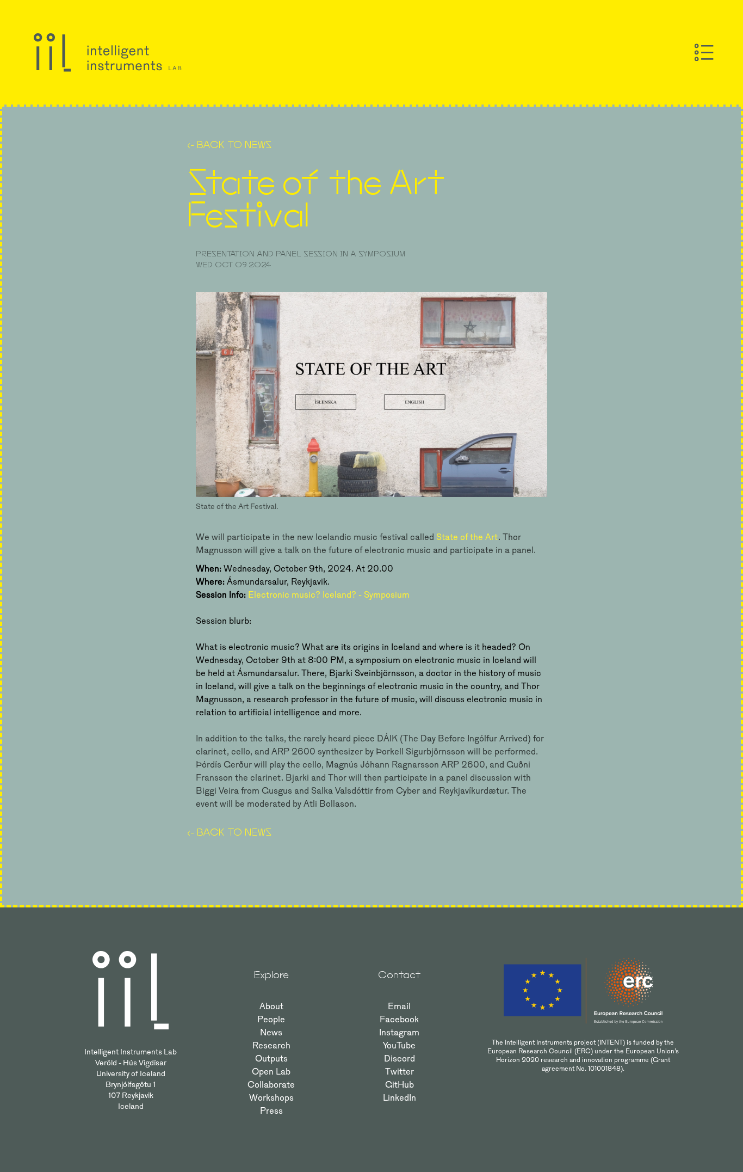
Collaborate (271, 1084)
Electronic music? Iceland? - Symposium (329, 595)
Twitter (399, 1071)
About (271, 1006)
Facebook (399, 1019)
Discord (399, 1058)
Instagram (399, 1032)
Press (271, 1111)
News (271, 1032)
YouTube (399, 1045)
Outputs (271, 1058)
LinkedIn (399, 1098)
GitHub (399, 1084)
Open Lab (271, 1071)
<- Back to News (229, 144)
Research (271, 1045)
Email (399, 1006)
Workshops (271, 1098)
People (271, 1019)
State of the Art (467, 537)
